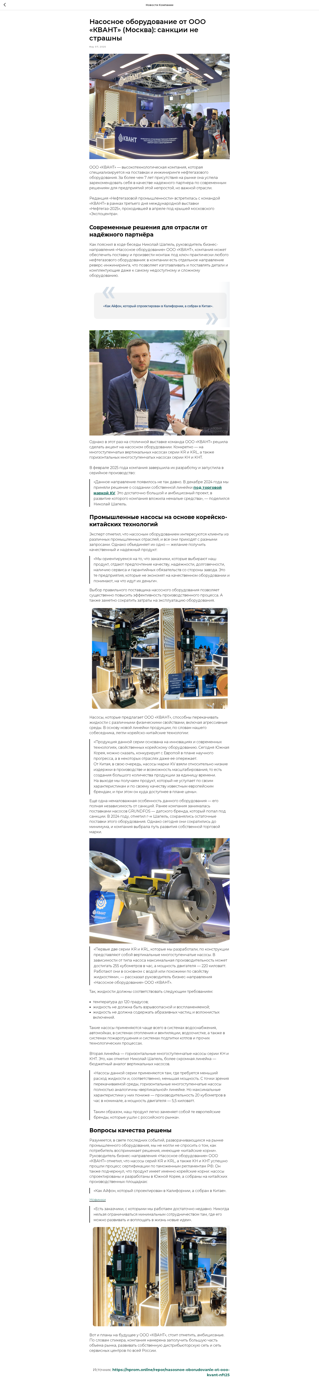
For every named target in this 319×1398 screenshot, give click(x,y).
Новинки (97, 1200)
